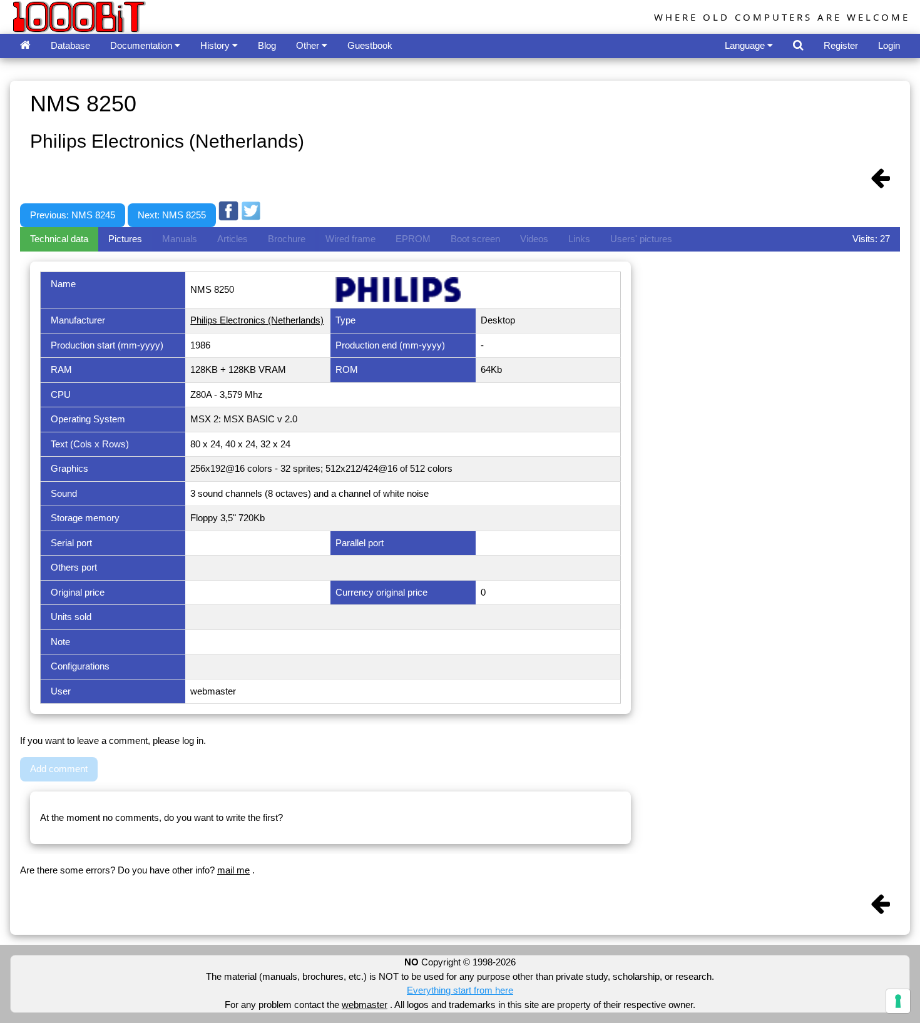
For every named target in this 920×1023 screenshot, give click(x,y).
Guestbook (369, 45)
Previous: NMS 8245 (72, 215)
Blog (267, 45)
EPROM (413, 238)
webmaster (364, 1004)
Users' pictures (641, 238)
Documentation (142, 45)
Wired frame (350, 238)
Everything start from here (460, 990)
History (216, 45)
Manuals (179, 238)
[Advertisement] (491, 189)
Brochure (286, 238)
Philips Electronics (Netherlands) (257, 320)
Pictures (125, 238)
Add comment (59, 768)
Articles (232, 238)
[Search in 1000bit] (798, 46)
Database (70, 45)
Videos (534, 238)
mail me (233, 870)
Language (746, 45)
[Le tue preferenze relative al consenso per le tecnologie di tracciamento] (898, 1001)
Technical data (59, 238)
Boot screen (475, 238)
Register (841, 45)
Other (309, 45)
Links (579, 238)
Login (889, 45)
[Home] (25, 46)
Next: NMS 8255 (172, 215)
